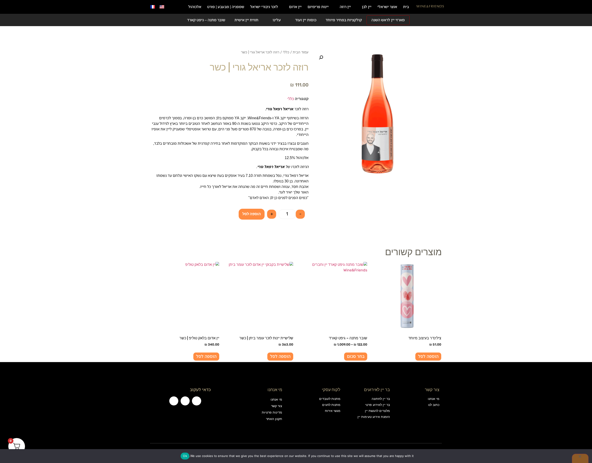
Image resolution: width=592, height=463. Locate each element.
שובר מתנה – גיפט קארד (206, 20)
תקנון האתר (274, 419)
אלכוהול (194, 7)
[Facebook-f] (196, 400)
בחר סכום (355, 356)
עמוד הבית (300, 52)
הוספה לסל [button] (428, 356)
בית (406, 7)
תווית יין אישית (246, 20)
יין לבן (366, 7)
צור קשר (276, 406)
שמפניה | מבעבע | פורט (225, 7)
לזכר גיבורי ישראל (264, 7)
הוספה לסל (251, 214)
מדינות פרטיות (272, 412)
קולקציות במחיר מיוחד (344, 20)
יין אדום (295, 7)
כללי (286, 52)
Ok (185, 456)
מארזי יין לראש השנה (388, 20)
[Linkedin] (173, 400)
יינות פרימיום (318, 7)
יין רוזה (345, 7)
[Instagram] (185, 400)
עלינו (277, 20)
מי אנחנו (276, 400)
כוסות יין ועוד (305, 20)
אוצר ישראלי (387, 7)
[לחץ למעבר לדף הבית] (430, 7)
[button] (172, 7)
